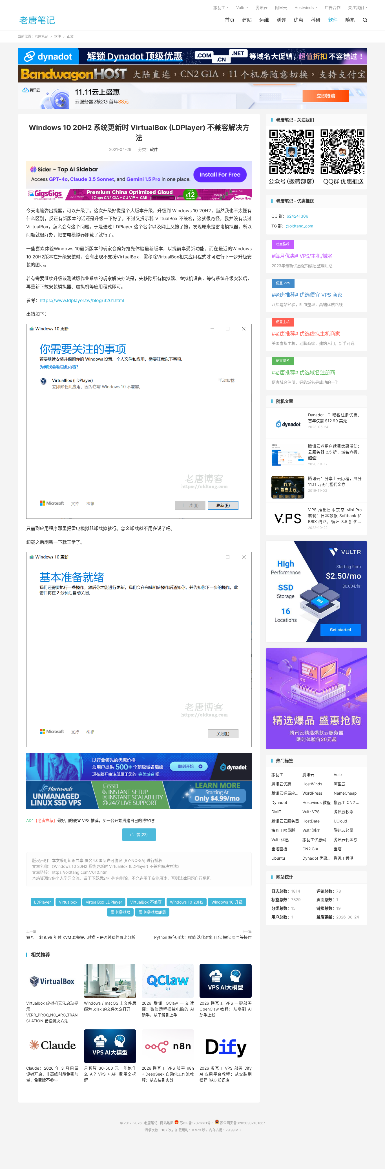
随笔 (350, 20)
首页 (229, 20)
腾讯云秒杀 (343, 811)
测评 (281, 20)
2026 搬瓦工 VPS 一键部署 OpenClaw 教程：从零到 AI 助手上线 (226, 1009)
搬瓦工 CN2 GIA (348, 802)
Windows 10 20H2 (186, 902)
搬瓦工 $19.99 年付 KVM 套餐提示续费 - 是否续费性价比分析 (80, 937)
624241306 (297, 216)
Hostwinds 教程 (316, 802)
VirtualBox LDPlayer (104, 902)
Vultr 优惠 (280, 839)
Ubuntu (278, 858)
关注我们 (356, 7)
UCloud (340, 821)
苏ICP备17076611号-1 (196, 1123)
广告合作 (332, 7)
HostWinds (312, 783)
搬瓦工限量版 (283, 830)
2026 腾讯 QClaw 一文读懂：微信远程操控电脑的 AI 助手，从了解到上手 (168, 1009)
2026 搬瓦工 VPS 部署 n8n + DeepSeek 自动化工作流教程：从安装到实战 (168, 1074)
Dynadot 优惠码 (316, 858)
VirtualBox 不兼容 (146, 902)
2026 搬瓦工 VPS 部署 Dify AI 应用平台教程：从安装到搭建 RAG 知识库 (226, 1074)
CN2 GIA (310, 848)
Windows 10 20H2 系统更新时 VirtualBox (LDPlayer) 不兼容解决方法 (115, 866)
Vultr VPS (311, 811)
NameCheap (345, 793)
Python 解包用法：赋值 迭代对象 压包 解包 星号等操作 (203, 937)
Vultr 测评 (311, 830)
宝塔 (338, 848)
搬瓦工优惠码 (314, 839)
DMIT (276, 811)
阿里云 (281, 7)
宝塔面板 (279, 848)
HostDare (311, 821)
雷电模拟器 (120, 912)
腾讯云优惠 (281, 783)
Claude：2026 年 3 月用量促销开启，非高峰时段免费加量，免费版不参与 (52, 1074)
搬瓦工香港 (343, 858)
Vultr (240, 7)
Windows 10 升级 (227, 902)
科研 (315, 20)
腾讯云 (261, 7)
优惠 (298, 20)
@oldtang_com (299, 225)
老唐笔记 (37, 19)
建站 (247, 20)
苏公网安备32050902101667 (242, 1123)
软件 (333, 20)
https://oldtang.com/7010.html (80, 872)
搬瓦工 (219, 7)
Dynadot (279, 802)
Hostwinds (304, 7)
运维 (264, 20)
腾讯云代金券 (345, 839)
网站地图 (167, 1123)
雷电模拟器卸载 (152, 912)
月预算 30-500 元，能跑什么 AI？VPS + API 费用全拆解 (110, 1074)
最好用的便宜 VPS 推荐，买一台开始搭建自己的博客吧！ (107, 820)
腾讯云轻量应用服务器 (285, 793)
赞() (139, 834)
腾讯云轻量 (343, 830)
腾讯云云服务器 (285, 821)
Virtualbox (68, 902)
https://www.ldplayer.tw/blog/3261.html (82, 300)
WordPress (312, 793)
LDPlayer (42, 902)
